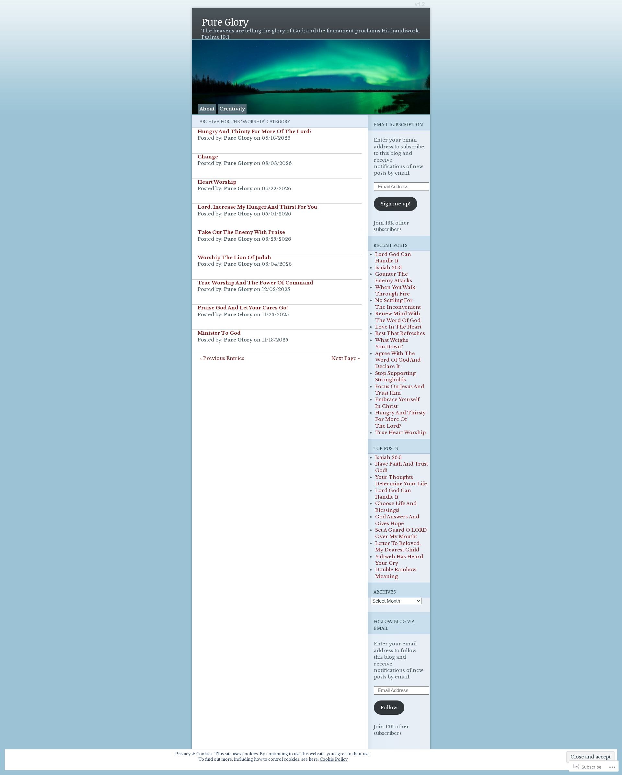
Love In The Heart (398, 327)
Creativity (232, 109)
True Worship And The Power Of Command (255, 283)
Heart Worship (217, 182)
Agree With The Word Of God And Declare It (397, 360)
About (207, 109)
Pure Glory (225, 22)
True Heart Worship (400, 432)
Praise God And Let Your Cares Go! (243, 308)
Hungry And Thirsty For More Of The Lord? (255, 131)
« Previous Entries (222, 358)
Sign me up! (395, 204)
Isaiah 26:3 (388, 268)
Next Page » (345, 358)
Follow (389, 708)
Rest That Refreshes (400, 333)
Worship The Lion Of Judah (234, 257)
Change (208, 157)
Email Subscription (398, 124)
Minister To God (219, 333)
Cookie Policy (334, 759)
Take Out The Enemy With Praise (241, 232)
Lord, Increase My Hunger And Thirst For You (257, 207)
